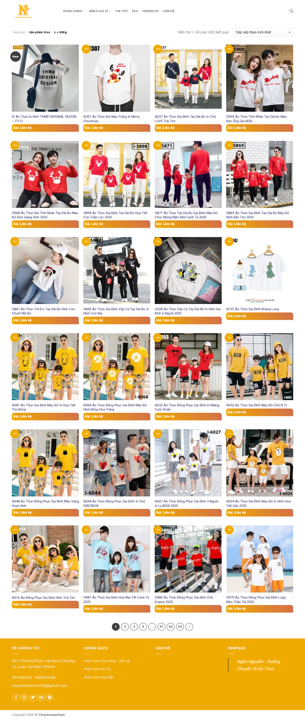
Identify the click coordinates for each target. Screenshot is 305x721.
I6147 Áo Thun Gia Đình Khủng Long (252, 309)
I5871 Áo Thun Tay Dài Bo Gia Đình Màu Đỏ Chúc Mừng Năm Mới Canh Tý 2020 (186, 215)
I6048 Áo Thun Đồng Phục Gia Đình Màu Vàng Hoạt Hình (45, 503)
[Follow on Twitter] (33, 697)
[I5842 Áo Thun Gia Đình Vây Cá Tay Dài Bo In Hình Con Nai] (116, 270)
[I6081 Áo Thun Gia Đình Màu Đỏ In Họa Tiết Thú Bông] (45, 366)
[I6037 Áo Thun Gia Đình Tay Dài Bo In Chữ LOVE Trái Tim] (188, 78)
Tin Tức (121, 11)
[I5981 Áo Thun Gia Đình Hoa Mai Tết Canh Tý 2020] (116, 558)
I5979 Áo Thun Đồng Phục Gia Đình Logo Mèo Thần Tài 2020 (256, 599)
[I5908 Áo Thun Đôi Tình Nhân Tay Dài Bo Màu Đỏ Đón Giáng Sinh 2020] (45, 174)
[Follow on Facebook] (16, 697)
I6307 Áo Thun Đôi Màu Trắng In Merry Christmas (111, 119)
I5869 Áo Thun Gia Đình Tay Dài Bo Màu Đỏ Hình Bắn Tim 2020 (257, 215)
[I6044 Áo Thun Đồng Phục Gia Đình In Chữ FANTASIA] (116, 462)
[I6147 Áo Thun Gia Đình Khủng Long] (259, 270)
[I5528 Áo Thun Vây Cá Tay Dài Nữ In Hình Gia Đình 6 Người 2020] (188, 270)
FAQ (135, 11)
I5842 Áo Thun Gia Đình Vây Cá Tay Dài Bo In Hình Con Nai (116, 311)
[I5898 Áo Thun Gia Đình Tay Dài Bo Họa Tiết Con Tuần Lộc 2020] (116, 174)
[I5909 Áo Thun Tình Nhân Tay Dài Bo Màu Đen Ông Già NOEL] (259, 78)
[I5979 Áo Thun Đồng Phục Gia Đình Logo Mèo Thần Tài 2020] (259, 558)
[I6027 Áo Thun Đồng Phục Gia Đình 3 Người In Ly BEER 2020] (188, 462)
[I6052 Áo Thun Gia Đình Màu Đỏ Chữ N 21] (259, 366)
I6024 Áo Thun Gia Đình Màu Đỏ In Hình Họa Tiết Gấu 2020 (258, 503)
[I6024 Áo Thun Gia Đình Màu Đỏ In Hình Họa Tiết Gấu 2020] (259, 462)
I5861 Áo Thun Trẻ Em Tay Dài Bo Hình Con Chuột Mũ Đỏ (43, 311)
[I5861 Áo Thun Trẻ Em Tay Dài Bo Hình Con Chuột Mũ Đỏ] (45, 270)
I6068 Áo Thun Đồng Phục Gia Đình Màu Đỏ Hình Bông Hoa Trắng (115, 407)
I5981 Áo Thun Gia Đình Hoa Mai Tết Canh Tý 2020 (116, 599)
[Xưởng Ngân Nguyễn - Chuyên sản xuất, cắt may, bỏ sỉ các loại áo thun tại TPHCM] (34, 11)
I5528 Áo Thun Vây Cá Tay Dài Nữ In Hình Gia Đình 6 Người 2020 (188, 311)
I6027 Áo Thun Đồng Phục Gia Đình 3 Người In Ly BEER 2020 (186, 503)
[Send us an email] (41, 697)
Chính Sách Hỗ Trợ (97, 669)
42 (171, 627)
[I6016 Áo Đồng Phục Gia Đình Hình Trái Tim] (45, 558)
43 (180, 627)
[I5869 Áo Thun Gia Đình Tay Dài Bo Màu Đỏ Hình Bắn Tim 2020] (259, 174)
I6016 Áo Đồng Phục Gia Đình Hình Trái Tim (43, 598)
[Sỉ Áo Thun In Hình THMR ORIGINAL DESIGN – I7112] (45, 78)
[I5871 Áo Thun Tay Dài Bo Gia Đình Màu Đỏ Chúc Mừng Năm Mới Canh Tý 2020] (188, 174)
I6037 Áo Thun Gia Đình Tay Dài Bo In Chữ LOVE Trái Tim (185, 119)
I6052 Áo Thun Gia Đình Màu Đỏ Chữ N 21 (256, 405)
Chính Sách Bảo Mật (98, 677)
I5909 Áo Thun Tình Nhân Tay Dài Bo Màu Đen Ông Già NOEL (256, 119)
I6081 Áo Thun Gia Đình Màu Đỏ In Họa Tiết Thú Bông (43, 407)
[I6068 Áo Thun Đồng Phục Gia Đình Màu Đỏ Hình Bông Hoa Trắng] (116, 366)
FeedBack (150, 11)
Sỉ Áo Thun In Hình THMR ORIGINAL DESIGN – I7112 (44, 119)
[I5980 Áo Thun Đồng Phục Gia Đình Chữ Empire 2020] (188, 558)
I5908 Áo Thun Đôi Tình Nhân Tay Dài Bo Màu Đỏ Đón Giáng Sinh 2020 (45, 215)
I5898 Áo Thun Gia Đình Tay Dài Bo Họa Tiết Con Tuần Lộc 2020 (115, 215)
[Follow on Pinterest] (49, 697)
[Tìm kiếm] (291, 11)
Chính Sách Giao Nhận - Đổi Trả (107, 661)
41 (161, 627)
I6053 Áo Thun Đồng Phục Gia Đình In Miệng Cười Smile (187, 407)
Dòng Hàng (72, 11)
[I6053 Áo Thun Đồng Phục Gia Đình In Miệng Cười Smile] (188, 366)
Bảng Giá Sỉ (98, 11)
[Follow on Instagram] (24, 697)
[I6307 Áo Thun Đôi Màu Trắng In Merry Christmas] (116, 78)
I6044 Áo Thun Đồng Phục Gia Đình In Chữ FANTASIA (114, 503)
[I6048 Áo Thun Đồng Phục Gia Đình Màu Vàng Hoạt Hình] (45, 462)
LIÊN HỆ (168, 11)
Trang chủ (18, 32)
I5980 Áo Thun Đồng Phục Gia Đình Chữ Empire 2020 (184, 599)
